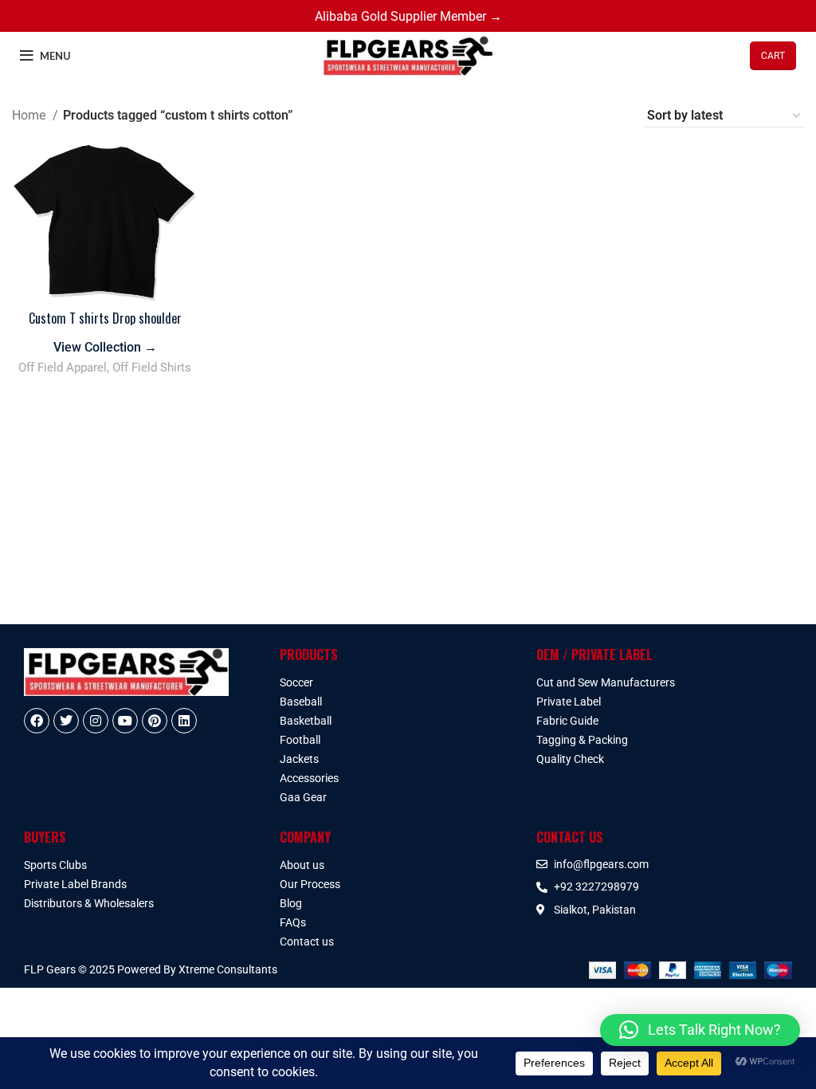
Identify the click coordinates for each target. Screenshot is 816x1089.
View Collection (105, 347)
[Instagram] (95, 720)
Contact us (307, 941)
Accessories (309, 778)
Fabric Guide (567, 720)
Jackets (299, 759)
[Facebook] (36, 720)
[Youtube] (125, 720)
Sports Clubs (55, 865)
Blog (291, 903)
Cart (773, 55)
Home (30, 115)
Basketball (306, 720)
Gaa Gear (303, 797)
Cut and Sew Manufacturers (605, 682)
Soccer (296, 682)
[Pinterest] (154, 720)
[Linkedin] (184, 720)
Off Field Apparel (62, 367)
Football (300, 739)
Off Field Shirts (151, 367)
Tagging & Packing (582, 739)
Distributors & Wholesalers (89, 903)
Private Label (568, 701)
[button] (700, 1030)
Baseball (301, 701)
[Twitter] (66, 720)
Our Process (310, 884)
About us (302, 865)
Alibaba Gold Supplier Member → (408, 16)
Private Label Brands (75, 884)
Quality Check (570, 759)
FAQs (293, 922)
